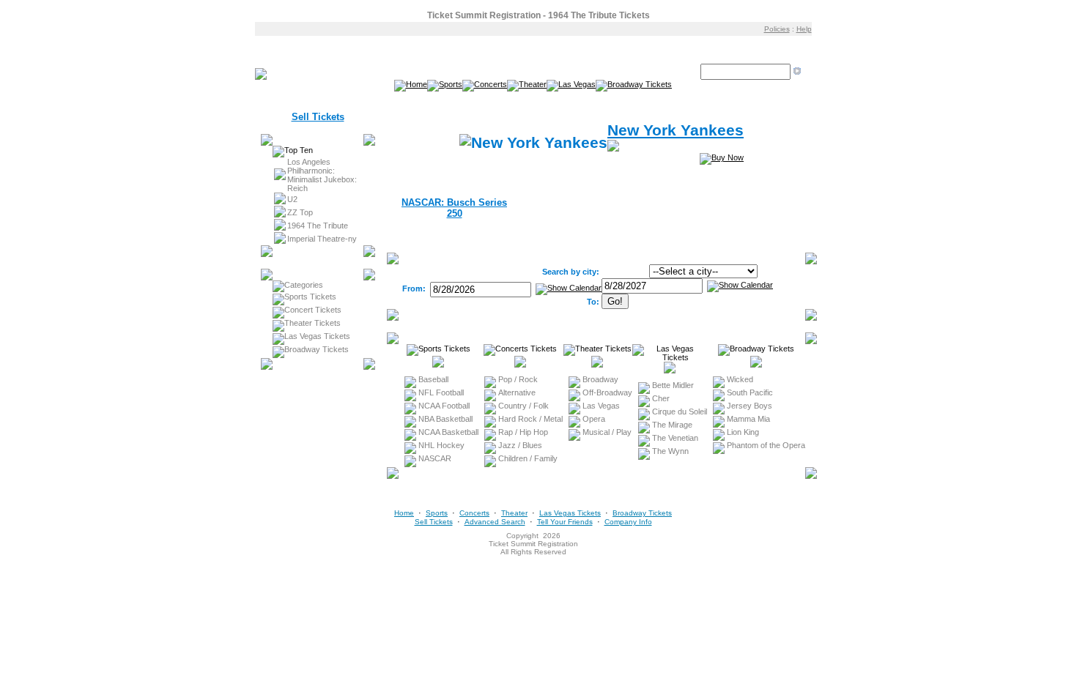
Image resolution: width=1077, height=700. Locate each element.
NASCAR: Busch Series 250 (454, 208)
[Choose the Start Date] (569, 288)
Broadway (600, 379)
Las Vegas (601, 405)
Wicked (740, 379)
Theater (514, 513)
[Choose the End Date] (740, 284)
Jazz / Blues (520, 445)
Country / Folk (523, 405)
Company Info (628, 522)
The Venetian (675, 437)
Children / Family (528, 458)
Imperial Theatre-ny (322, 238)
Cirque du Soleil (679, 411)
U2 (292, 199)
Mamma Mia (748, 418)
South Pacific (750, 392)
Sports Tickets (310, 296)
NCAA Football (444, 405)
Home (404, 513)
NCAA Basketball (448, 432)
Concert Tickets (312, 309)
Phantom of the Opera (766, 445)
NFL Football (441, 392)
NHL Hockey (441, 445)
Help (804, 29)
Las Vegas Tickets (317, 336)
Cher (661, 398)
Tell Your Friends (565, 522)
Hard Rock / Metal (530, 418)
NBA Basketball (445, 418)
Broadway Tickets (316, 349)
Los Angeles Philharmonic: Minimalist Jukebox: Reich (322, 175)
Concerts (474, 513)
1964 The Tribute (317, 225)
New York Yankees (675, 130)
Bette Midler (673, 385)
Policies (777, 29)
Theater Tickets (312, 323)
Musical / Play (607, 432)
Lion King (743, 432)
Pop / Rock (518, 379)
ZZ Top (300, 212)
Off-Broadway (607, 392)
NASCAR (434, 458)
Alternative (517, 392)
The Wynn (670, 451)
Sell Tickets (318, 116)
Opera (593, 418)
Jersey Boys (749, 405)
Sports (437, 513)
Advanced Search (495, 522)
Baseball (433, 379)
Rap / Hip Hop (523, 432)
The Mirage (672, 424)
